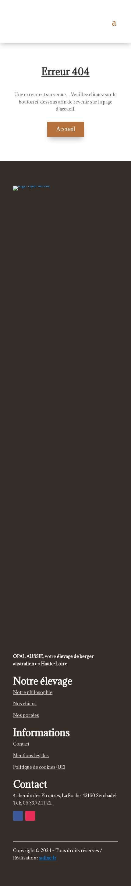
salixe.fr (47, 858)
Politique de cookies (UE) (39, 767)
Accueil (65, 129)
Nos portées (26, 715)
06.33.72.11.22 (37, 803)
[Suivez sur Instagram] (30, 816)
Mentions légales (31, 755)
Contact (21, 744)
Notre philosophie (32, 692)
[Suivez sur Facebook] (18, 816)
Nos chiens (25, 703)
